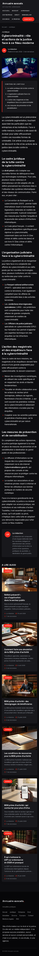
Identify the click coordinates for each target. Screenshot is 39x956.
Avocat (15, 10)
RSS (17, 919)
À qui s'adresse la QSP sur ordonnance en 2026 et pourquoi (13, 860)
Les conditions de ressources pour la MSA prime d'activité (18, 754)
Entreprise (7, 15)
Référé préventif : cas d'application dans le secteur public (14, 598)
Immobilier (27, 15)
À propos (16, 19)
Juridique (25, 10)
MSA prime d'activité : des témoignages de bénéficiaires (18, 702)
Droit (17, 15)
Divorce (6, 19)
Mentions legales (8, 919)
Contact (28, 19)
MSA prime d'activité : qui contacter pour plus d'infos (17, 806)
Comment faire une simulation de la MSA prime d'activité (18, 650)
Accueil (6, 10)
